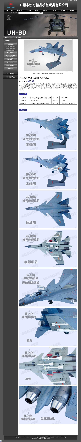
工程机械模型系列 (10, 56)
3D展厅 (37, 10)
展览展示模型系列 (10, 65)
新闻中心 (44, 10)
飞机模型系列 (10, 44)
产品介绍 (28, 10)
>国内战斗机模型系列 (10, 46)
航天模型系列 (10, 59)
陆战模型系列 (10, 52)
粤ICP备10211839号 (61, 437)
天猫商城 (54, 10)
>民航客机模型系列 (10, 50)
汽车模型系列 (10, 62)
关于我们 (19, 10)
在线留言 (63, 10)
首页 (12, 10)
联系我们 (72, 10)
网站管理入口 (35, 438)
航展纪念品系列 (10, 68)
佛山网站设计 (47, 438)
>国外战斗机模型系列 (10, 48)
